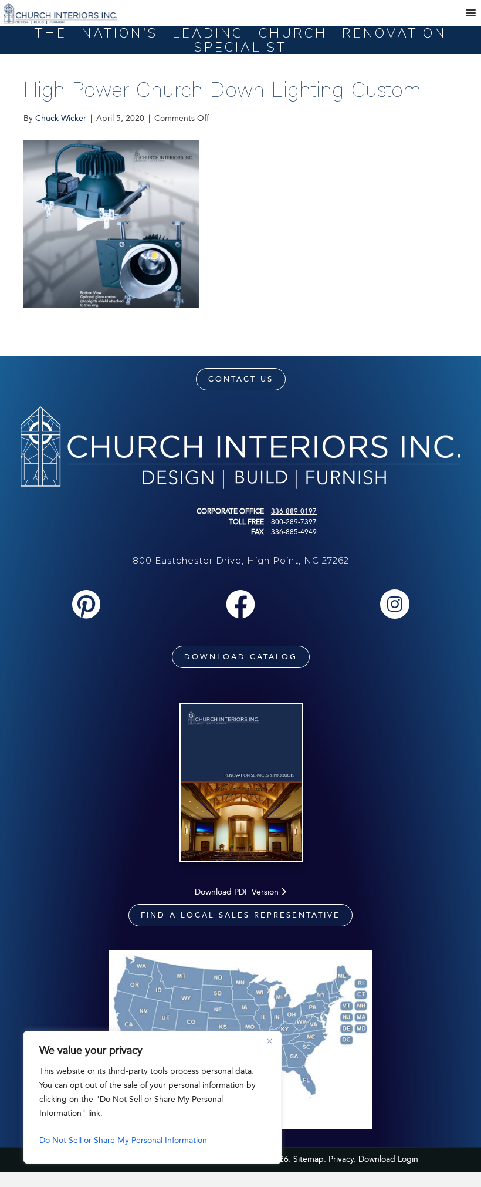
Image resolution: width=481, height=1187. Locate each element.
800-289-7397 (294, 522)
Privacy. (342, 1159)
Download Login (388, 1159)
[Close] (269, 1041)
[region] (152, 1097)
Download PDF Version (238, 892)
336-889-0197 (294, 511)
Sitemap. (309, 1159)
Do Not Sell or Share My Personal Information (123, 1140)
